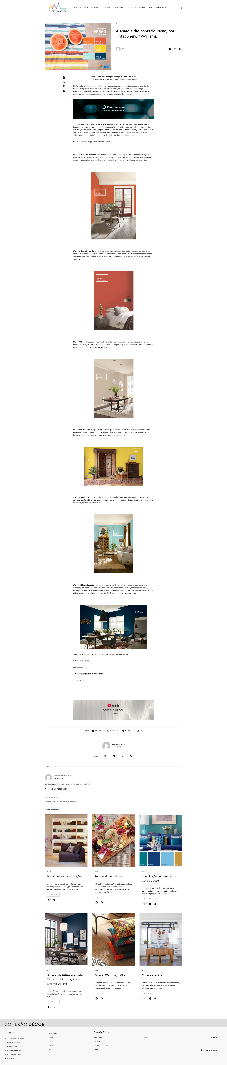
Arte (50, 1049)
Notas (51, 1037)
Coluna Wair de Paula (13, 1054)
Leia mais (53, 895)
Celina (123, 49)
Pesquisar (211, 1037)
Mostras (52, 1045)
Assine (96, 1050)
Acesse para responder (56, 789)
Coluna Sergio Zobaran (13, 1050)
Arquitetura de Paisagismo (14, 1038)
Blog (118, 24)
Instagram (88, 654)
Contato (97, 1042)
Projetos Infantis (11, 1046)
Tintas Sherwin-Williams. (129, 135)
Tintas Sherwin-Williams (95, 86)
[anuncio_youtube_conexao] (113, 709)
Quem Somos (98, 1038)
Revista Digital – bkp (101, 1046)
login (58, 802)
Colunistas (53, 1033)
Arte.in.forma (9, 1058)
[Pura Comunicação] (113, 109)
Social (51, 1041)
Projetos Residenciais (12, 1042)
